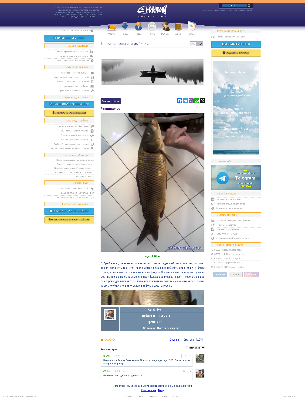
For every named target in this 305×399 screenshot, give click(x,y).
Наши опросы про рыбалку (228, 199)
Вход (125, 34)
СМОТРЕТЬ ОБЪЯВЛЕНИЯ (70, 112)
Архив (178, 34)
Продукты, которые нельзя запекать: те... (75, 160)
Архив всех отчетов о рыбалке (75, 73)
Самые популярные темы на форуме (72, 60)
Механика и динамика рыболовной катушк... (74, 168)
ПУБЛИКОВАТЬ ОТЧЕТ (70, 38)
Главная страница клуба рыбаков (73, 31)
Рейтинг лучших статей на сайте (74, 56)
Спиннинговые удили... (236, 254)
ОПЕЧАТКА (153, 396)
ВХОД (141, 396)
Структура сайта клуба (226, 234)
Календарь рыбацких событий (75, 131)
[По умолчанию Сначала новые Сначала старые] (194, 347)
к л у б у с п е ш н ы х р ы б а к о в (152, 17)
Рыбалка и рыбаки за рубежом (75, 135)
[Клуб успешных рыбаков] (251, 276)
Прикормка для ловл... (236, 263)
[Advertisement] (152, 72)
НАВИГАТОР (176, 396)
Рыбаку (165, 34)
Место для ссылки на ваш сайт (75, 188)
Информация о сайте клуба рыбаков (232, 238)
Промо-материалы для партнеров (73, 197)
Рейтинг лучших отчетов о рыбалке (73, 51)
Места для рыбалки (235, 258)
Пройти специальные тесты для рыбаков (70, 149)
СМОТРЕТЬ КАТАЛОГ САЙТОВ (71, 219)
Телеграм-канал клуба (226, 225)
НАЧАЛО (129, 396)
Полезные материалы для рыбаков (73, 82)
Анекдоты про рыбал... (236, 267)
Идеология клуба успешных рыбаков (233, 220)
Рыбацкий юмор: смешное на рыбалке (71, 144)
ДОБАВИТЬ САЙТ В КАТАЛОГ (70, 211)
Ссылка (174, 339)
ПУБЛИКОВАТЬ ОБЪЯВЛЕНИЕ (70, 104)
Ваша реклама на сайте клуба (75, 193)
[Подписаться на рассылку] (220, 276)
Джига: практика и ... (235, 250)
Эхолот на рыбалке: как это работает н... (75, 164)
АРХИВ (164, 396)
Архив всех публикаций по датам (74, 126)
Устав (192, 34)
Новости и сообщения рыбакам (74, 86)
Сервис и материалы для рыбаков (73, 91)
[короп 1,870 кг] (152, 250)
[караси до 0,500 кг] (152, 297)
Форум (111, 34)
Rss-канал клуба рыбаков (227, 229)
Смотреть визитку (168, 328)
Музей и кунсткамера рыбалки (75, 140)
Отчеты (106, 101)
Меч (116, 101)
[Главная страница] (152, 10)
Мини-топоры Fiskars (84, 176)
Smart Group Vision (289, 396)
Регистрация (148, 390)
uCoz (34, 396)
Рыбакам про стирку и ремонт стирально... (74, 172)
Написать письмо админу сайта (230, 204)
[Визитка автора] (109, 318)
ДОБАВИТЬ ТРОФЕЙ (237, 44)
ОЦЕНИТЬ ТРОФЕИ (237, 52)
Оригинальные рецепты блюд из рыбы (72, 77)
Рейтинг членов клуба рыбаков (231, 37)
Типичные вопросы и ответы (229, 208)
